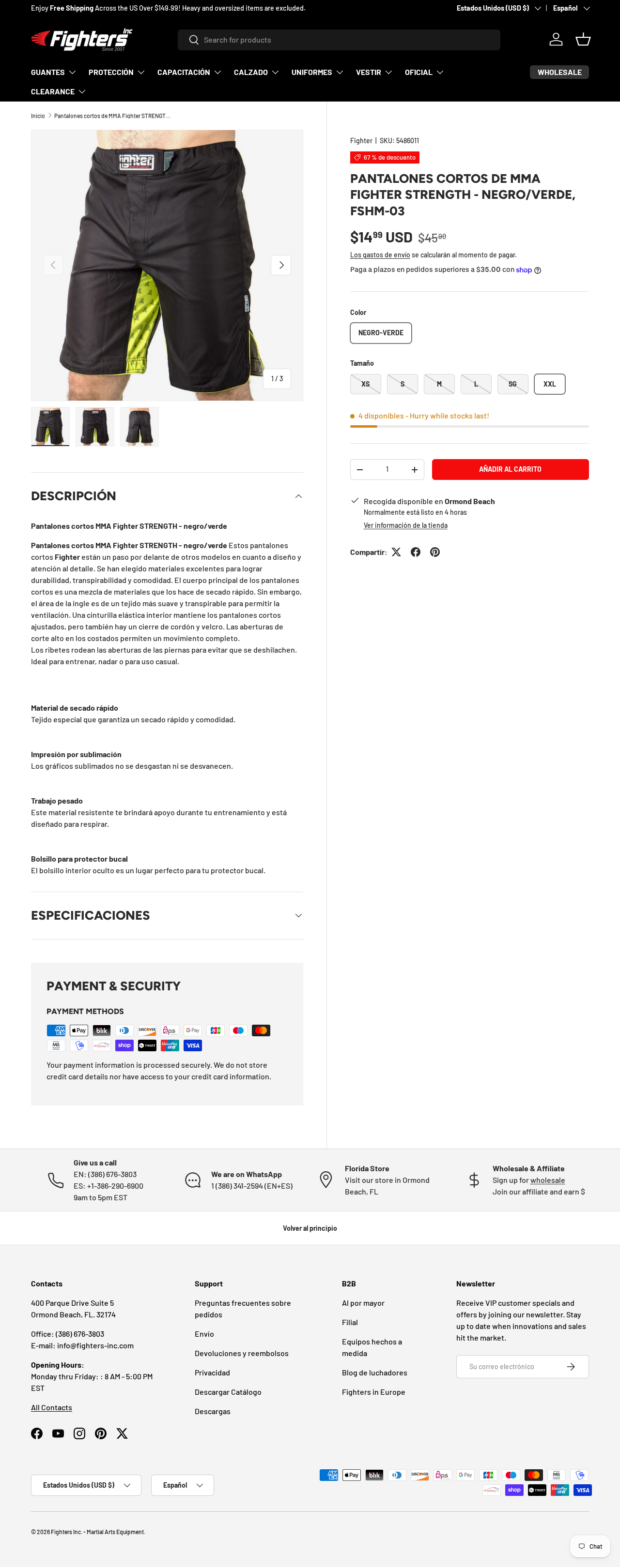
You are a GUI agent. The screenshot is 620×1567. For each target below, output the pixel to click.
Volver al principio (310, 1228)
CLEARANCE (53, 91)
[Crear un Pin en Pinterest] (435, 552)
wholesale (547, 1179)
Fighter (361, 140)
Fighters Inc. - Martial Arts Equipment (97, 1531)
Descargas (213, 1411)
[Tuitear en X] (396, 552)
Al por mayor (363, 1302)
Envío (204, 1333)
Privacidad (212, 1372)
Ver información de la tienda (406, 525)
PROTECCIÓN (111, 71)
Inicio (38, 116)
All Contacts (51, 1407)
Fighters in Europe (373, 1391)
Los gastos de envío (380, 255)
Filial (350, 1322)
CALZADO (251, 71)
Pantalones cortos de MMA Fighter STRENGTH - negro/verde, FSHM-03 (112, 116)
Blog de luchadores (374, 1372)
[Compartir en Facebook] (415, 552)
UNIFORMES (312, 71)
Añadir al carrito (510, 469)
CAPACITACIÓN (183, 71)
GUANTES (48, 71)
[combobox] (339, 39)
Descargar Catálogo (228, 1391)
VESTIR (368, 71)
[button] (583, 39)
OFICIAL (419, 71)
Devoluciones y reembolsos (242, 1353)
